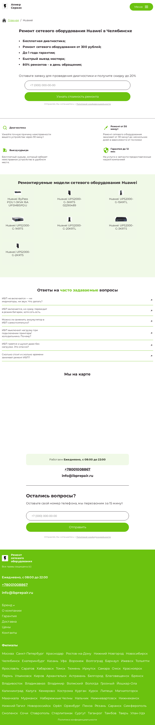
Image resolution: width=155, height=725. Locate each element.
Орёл (57, 706)
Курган (80, 691)
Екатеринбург (33, 661)
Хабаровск (45, 668)
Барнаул (112, 661)
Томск (60, 668)
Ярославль (10, 668)
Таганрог (95, 713)
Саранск (114, 706)
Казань (52, 661)
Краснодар (55, 653)
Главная (13, 20)
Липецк (106, 691)
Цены (6, 627)
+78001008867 (78, 469)
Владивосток (12, 683)
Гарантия (9, 616)
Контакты (9, 633)
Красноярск (132, 668)
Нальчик (81, 698)
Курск (93, 691)
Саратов (27, 668)
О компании (12, 610)
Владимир (56, 683)
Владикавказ (35, 683)
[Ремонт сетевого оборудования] (5, 558)
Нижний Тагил (13, 706)
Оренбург (72, 706)
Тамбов (110, 713)
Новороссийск (39, 706)
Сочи (24, 713)
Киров (39, 676)
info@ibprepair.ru (77, 476)
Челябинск (11, 661)
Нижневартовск (103, 698)
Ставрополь (40, 713)
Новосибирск (137, 653)
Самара (104, 668)
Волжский (75, 683)
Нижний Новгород (109, 653)
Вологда (91, 683)
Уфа (63, 661)
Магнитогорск (126, 691)
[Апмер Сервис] (5, 6)
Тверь (123, 713)
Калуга (31, 691)
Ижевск (127, 661)
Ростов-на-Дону (78, 653)
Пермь (7, 676)
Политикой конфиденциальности (93, 104)
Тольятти (143, 661)
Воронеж (76, 661)
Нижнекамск (129, 698)
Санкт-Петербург (30, 653)
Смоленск (10, 713)
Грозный (107, 683)
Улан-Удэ (137, 713)
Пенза (87, 706)
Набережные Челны (56, 698)
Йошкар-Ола (127, 683)
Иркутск (88, 668)
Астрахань (77, 676)
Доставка (9, 621)
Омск (116, 668)
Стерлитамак (62, 713)
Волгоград (94, 661)
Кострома (65, 691)
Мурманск (29, 698)
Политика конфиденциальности (77, 719)
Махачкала (10, 698)
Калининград (12, 691)
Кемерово (47, 691)
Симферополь (135, 706)
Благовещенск (117, 676)
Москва (8, 653)
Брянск (137, 676)
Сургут (80, 713)
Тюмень (74, 668)
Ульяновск (23, 676)
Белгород (95, 676)
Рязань (100, 706)
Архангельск (56, 676)
